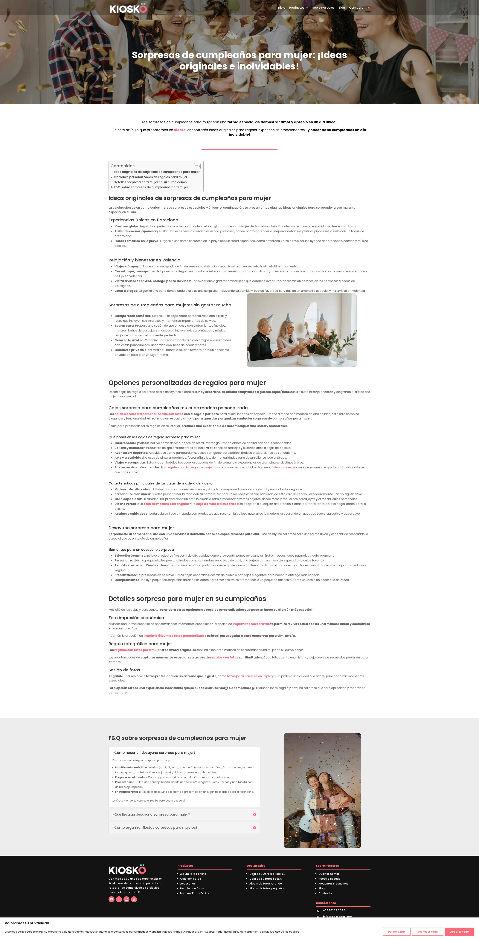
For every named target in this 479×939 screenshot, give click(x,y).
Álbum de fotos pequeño (266, 888)
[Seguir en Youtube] (112, 899)
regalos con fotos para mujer (190, 467)
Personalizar (396, 932)
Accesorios (188, 883)
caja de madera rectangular (167, 504)
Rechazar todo (427, 932)
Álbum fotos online (193, 874)
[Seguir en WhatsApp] (134, 899)
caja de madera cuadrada (217, 504)
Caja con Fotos (190, 879)
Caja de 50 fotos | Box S (265, 879)
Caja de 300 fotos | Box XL (267, 874)
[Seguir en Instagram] (126, 899)
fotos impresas (283, 467)
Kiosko (180, 130)
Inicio (281, 8)
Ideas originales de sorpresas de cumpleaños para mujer (156, 172)
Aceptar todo (459, 932)
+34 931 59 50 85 (334, 910)
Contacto (356, 8)
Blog (342, 8)
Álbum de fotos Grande (265, 883)
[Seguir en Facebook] (119, 899)
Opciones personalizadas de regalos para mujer (150, 177)
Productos (296, 8)
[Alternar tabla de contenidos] (195, 166)
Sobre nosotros (323, 8)
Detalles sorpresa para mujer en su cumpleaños (150, 182)
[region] (239, 928)
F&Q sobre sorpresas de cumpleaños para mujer (151, 187)
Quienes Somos (329, 874)
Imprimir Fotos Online (194, 893)
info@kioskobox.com (338, 917)
